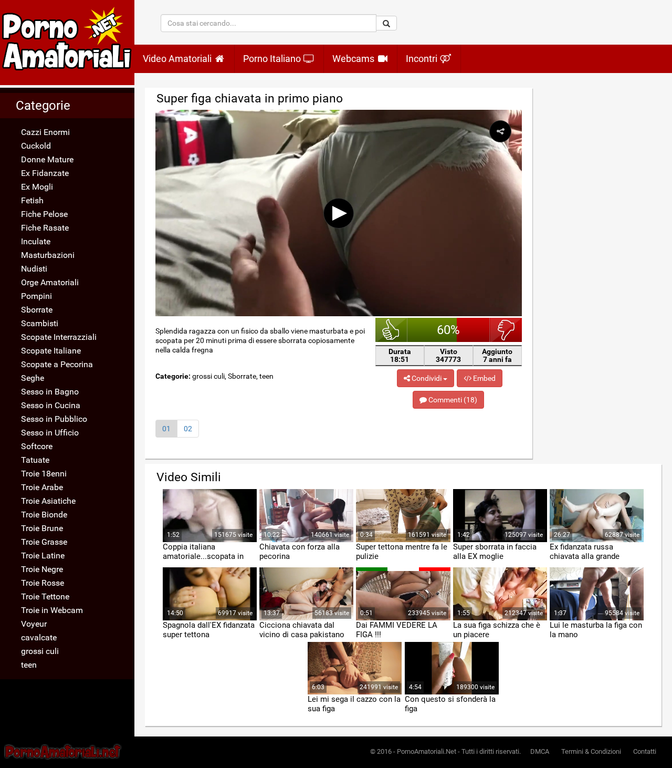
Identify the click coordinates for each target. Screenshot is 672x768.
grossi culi (40, 651)
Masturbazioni (48, 255)
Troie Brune (42, 528)
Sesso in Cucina (50, 405)
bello (391, 330)
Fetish (32, 200)
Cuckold (36, 146)
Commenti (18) (452, 400)
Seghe (32, 378)
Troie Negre (42, 569)
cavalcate (39, 637)
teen (29, 665)
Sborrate (36, 310)
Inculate (35, 241)
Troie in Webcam (52, 610)
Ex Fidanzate (45, 173)
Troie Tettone (45, 596)
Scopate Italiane (51, 351)
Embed (483, 378)
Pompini (36, 296)
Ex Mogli (37, 187)
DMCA (539, 751)
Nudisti (34, 269)
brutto (506, 330)
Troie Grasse (44, 542)
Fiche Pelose (44, 214)
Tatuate (35, 460)
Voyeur (34, 624)
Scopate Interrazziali (59, 337)
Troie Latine (43, 556)
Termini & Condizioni (591, 751)
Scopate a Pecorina (57, 364)
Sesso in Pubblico (54, 419)
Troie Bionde (44, 515)
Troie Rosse (42, 583)
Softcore (36, 446)
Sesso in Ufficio (50, 433)
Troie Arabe (42, 487)
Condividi (426, 378)
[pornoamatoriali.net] (67, 42)
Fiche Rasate (45, 228)
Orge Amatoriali (50, 282)
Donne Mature (47, 159)
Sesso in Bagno (50, 392)
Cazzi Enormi (45, 132)
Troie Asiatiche (48, 501)
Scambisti (39, 323)
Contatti (644, 751)
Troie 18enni (44, 474)
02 (188, 428)
